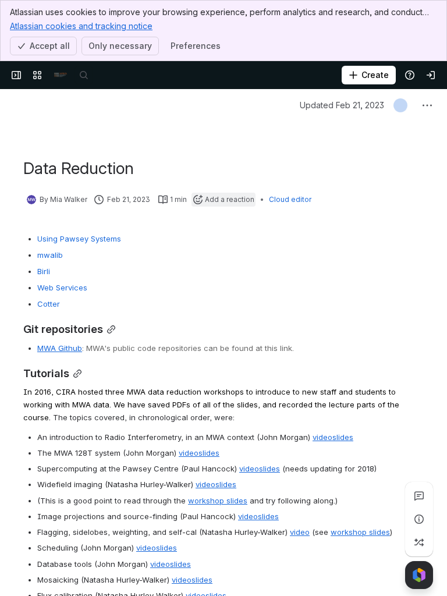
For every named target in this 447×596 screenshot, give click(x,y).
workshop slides (217, 500)
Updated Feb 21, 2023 (342, 105)
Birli (43, 271)
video (322, 437)
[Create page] (419, 542)
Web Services (62, 287)
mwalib (50, 255)
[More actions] (427, 105)
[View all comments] (419, 496)
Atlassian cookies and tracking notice (81, 26)
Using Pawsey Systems (79, 238)
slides (342, 437)
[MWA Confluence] (60, 75)
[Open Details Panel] (419, 519)
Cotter (48, 303)
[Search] (83, 75)
